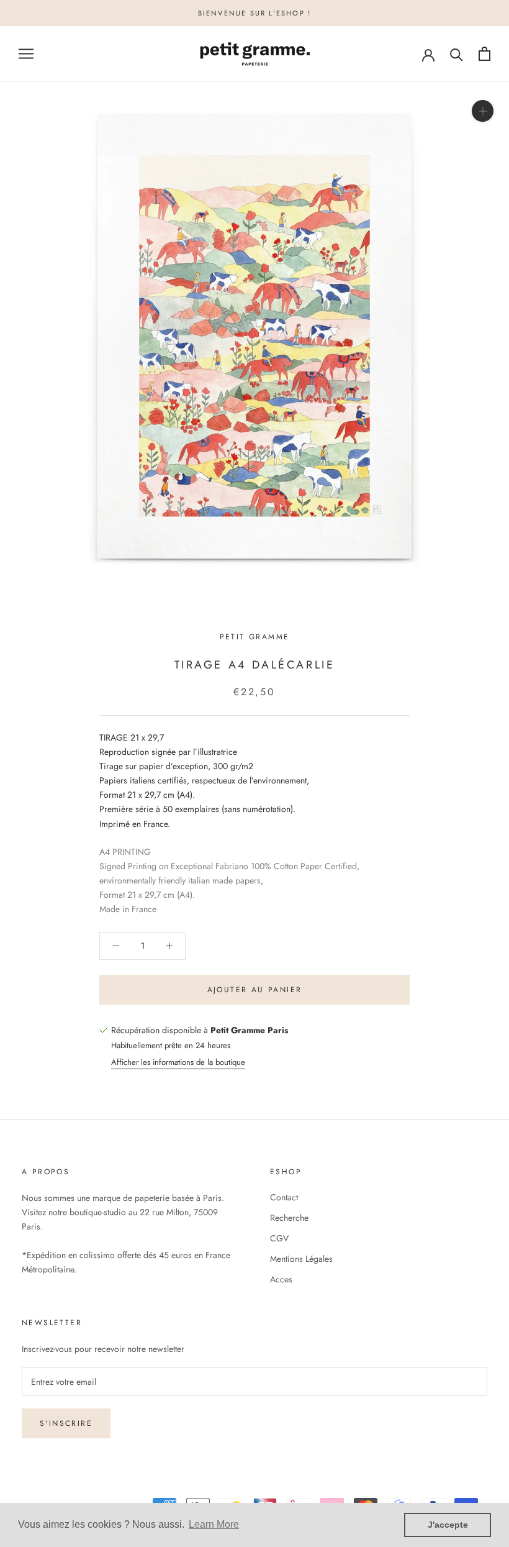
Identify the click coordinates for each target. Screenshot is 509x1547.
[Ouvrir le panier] (484, 54)
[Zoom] (482, 111)
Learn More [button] (214, 1524)
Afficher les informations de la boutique (178, 1062)
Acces (281, 1279)
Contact (284, 1197)
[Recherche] (456, 53)
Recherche (289, 1218)
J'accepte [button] (448, 1525)
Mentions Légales (301, 1259)
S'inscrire (66, 1423)
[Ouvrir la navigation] (26, 53)
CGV (279, 1238)
